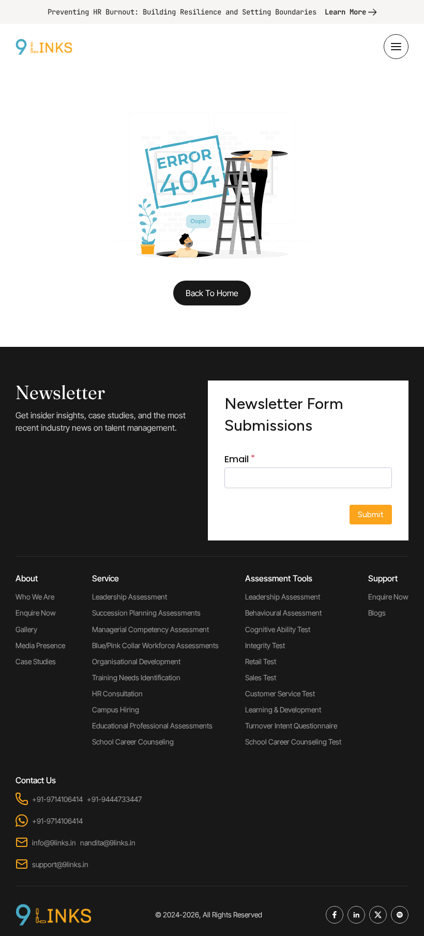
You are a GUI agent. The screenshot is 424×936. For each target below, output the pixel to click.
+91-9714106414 (57, 799)
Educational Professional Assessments (152, 725)
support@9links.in (60, 864)
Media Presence (40, 645)
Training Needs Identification (136, 677)
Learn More (345, 12)
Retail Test (260, 661)
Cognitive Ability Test (277, 629)
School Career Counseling (133, 741)
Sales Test (260, 677)
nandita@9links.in (107, 842)
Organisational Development (136, 661)
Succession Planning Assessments (146, 612)
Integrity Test (265, 645)
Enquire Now (36, 612)
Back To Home (212, 293)
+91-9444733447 (114, 799)
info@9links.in (54, 842)
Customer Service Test (280, 693)
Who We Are (35, 596)
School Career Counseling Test (293, 741)
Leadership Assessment (129, 596)
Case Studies (36, 661)
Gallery (26, 629)
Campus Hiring (115, 709)
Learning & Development (283, 709)
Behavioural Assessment (283, 612)
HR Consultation (117, 693)
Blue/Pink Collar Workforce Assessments (155, 645)
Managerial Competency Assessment (150, 629)
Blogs (377, 612)
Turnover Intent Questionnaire (291, 725)
